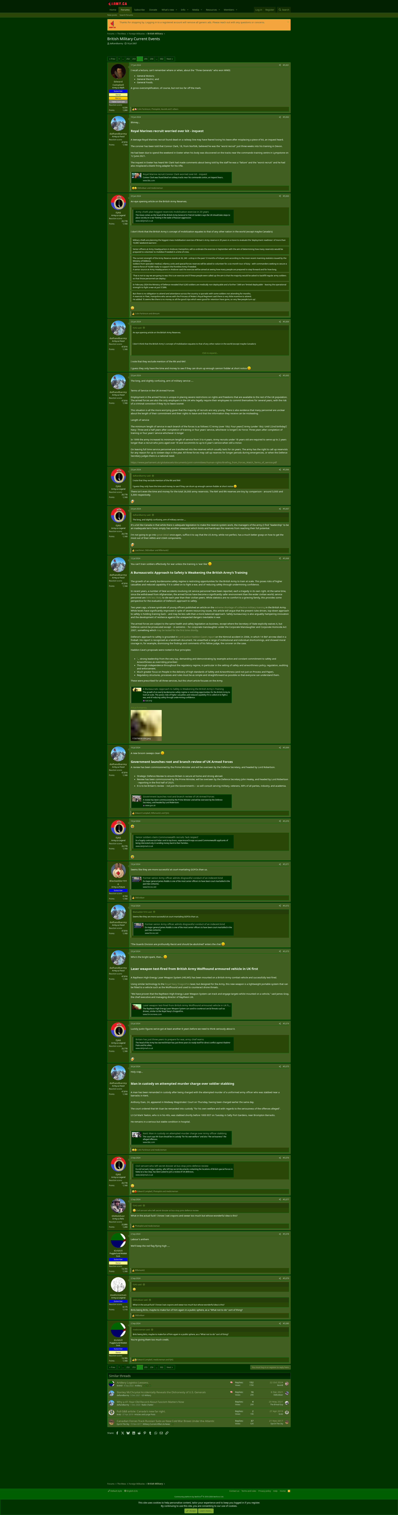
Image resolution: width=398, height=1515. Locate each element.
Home (113, 9)
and (150, 188)
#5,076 (286, 1157)
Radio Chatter (147, 1404)
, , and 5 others (157, 109)
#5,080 (286, 1323)
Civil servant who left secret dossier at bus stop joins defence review (172, 1165)
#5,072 (286, 905)
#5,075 (286, 1066)
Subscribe (139, 9)
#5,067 (286, 508)
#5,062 (286, 117)
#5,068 (286, 558)
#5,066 (286, 469)
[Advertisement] (143, 51)
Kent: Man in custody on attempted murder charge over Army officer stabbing (185, 1133)
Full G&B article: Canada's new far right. (141, 1411)
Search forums (126, 15)
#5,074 (286, 1023)
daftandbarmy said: (142, 475)
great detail (163, 534)
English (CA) (132, 1490)
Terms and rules (248, 1490)
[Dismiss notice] (287, 22)
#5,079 (286, 1278)
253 (134, 58)
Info (183, 9)
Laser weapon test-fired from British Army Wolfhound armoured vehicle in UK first (187, 1005)
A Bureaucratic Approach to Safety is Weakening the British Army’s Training (183, 688)
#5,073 (286, 951)
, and (152, 550)
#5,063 (286, 196)
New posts (112, 15)
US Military (146, 1395)
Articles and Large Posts (144, 1414)
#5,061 (286, 65)
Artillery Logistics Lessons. (133, 1382)
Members (229, 9)
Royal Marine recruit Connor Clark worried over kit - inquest (175, 174)
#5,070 (286, 821)
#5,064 (286, 321)
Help (275, 1490)
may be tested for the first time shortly (177, 630)
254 (139, 58)
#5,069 (286, 747)
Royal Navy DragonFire (177, 983)
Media (195, 9)
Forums (125, 9)
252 (128, 58)
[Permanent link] (205, 131)
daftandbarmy (116, 43)
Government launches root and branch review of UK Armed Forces (178, 796)
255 (145, 58)
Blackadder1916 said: (142, 911)
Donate (153, 9)
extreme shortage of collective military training (240, 607)
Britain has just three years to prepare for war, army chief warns (170, 1039)
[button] (176, 10)
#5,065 (286, 375)
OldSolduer (278, 1395)
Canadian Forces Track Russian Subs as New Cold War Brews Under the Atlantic (165, 1421)
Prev (113, 58)
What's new (168, 9)
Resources (211, 9)
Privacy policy (264, 1490)
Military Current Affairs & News (156, 1424)
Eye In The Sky (123, 1424)
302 (161, 58)
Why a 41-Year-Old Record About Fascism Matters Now (150, 1402)
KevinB (280, 1385)
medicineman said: (141, 1329)
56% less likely (154, 597)
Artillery (138, 1385)
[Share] (280, 65)
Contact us (234, 1490)
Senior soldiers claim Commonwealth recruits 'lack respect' (167, 837)
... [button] (123, 58)
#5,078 (286, 1234)
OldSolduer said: (140, 1299)
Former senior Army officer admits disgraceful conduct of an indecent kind (183, 877)
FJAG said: (137, 327)
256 (151, 58)
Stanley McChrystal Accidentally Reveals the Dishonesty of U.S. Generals (161, 1392)
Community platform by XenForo (199, 1496)
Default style (116, 1490)
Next (169, 58)
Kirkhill (120, 1385)
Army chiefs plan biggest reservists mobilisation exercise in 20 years (172, 211)
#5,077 (286, 1199)
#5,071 (286, 864)
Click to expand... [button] (210, 353)
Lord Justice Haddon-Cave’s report (196, 636)
